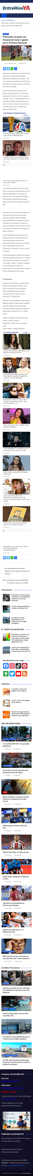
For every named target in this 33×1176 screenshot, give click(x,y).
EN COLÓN (5, 1009)
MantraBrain (27, 1173)
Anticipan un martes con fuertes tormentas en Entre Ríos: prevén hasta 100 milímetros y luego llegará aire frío (20, 638)
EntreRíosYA (22, 63)
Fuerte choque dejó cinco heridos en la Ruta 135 (20, 607)
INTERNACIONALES (7, 765)
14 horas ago (8, 961)
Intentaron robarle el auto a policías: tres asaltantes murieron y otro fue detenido (20, 597)
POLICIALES (6, 983)
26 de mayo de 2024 (10, 63)
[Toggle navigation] (9, 15)
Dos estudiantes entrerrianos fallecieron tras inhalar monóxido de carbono (17, 571)
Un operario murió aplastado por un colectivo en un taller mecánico (19, 620)
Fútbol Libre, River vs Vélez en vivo (16, 852)
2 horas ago (7, 804)
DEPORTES (5, 34)
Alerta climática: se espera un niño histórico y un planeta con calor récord (16, 799)
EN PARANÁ (12, 739)
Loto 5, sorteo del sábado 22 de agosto (20, 701)
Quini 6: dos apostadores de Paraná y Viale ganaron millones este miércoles (20, 713)
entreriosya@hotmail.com (15, 1165)
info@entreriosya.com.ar (10, 1081)
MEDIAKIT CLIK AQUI (8, 1092)
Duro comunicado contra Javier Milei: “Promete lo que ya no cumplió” (15, 581)
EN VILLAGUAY (6, 1055)
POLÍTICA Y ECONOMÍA (8, 951)
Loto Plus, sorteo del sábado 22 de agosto (18, 690)
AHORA (5, 792)
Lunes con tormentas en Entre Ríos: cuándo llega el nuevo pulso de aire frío (20, 649)
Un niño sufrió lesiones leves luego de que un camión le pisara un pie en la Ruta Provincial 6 (16, 1062)
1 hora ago (7, 749)
